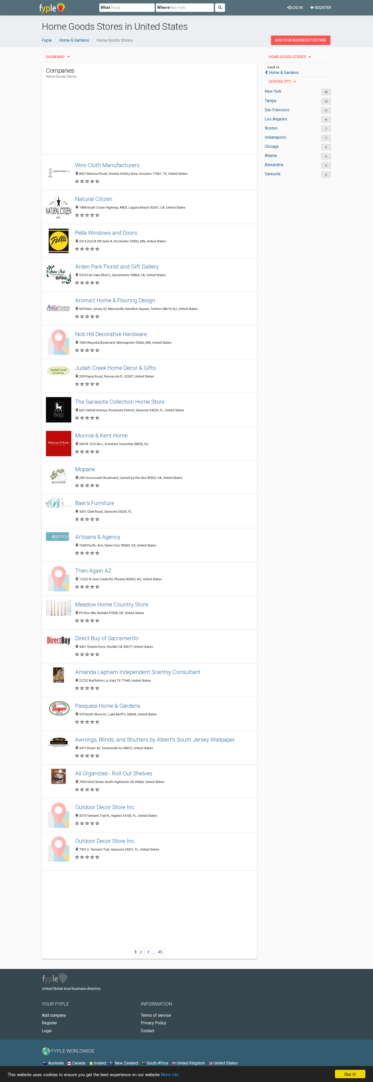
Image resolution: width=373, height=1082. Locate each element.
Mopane (85, 469)
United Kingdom (190, 1063)
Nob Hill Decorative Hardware (111, 334)
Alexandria (274, 164)
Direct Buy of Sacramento (106, 638)
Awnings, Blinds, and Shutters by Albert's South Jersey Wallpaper (155, 739)
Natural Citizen (93, 199)
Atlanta (271, 155)
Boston (271, 128)
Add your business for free (300, 40)
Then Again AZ (93, 570)
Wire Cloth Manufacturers (107, 165)
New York (273, 91)
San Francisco (277, 109)
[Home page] (52, 7)
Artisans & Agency (97, 537)
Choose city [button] (280, 82)
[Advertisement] (138, 118)
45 (160, 952)
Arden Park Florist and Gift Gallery (117, 266)
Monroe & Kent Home (101, 435)
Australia (55, 1063)
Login (47, 1030)
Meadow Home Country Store (111, 604)
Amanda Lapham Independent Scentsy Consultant (137, 672)
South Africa (157, 1063)
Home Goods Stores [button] (287, 57)
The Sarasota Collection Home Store (119, 401)
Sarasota (272, 173)
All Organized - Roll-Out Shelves (113, 773)
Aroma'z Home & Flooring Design (115, 300)
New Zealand (126, 1063)
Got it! (350, 1074)
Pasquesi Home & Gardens (107, 705)
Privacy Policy (153, 1023)
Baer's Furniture (94, 503)
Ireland (99, 1063)
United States (225, 1063)
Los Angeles (276, 119)
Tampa (270, 100)
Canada (78, 1063)
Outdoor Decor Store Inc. (105, 807)
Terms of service (156, 1015)
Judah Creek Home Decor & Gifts (115, 368)
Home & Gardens (284, 72)
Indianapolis (275, 137)
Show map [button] (55, 57)
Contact (147, 1030)
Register (322, 8)
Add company (54, 1015)
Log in (297, 8)
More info (170, 1074)
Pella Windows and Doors (106, 232)
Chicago (272, 146)
